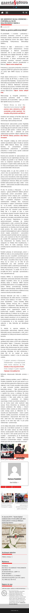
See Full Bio (13, 482)
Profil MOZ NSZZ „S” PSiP (16, 459)
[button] (14, 610)
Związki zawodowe (17, 486)
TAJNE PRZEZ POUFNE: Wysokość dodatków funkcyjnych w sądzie (7, 505)
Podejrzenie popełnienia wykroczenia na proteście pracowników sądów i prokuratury (21, 506)
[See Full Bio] (18, 482)
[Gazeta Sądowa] (14, 5)
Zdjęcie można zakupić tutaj (14, 64)
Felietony (3, 486)
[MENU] (7, 12)
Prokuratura (8, 486)
